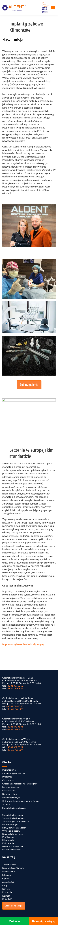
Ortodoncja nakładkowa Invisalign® (19, 783)
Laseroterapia (8, 790)
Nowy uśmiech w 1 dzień (14, 827)
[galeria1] (29, 317)
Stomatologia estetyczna (14, 808)
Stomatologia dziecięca (13, 818)
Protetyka (7, 776)
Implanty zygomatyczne (13, 773)
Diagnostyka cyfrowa (12, 833)
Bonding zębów (9, 794)
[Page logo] (14, 7)
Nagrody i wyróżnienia (13, 868)
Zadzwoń (14, 921)
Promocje (7, 892)
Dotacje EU (7, 899)
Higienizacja (8, 840)
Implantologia (9, 769)
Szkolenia (6, 875)
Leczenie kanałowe (11, 787)
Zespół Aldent (9, 864)
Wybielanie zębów (11, 830)
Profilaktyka (8, 837)
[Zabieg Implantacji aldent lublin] (29, 279)
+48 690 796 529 (14, 688)
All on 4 (6, 804)
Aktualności (8, 882)
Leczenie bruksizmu (11, 849)
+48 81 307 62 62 (14, 685)
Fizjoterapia (8, 843)
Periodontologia (10, 824)
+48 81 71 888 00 (14, 706)
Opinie (5, 878)
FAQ (4, 885)
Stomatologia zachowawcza (15, 821)
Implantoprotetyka (11, 797)
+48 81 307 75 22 (14, 747)
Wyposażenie (8, 871)
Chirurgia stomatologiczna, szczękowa (20, 801)
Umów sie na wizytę (13, 905)
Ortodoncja (7, 780)
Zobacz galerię (29, 385)
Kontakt (6, 895)
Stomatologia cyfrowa (12, 815)
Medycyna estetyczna (12, 846)
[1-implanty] (29, 356)
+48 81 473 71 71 (14, 726)
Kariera (6, 888)
